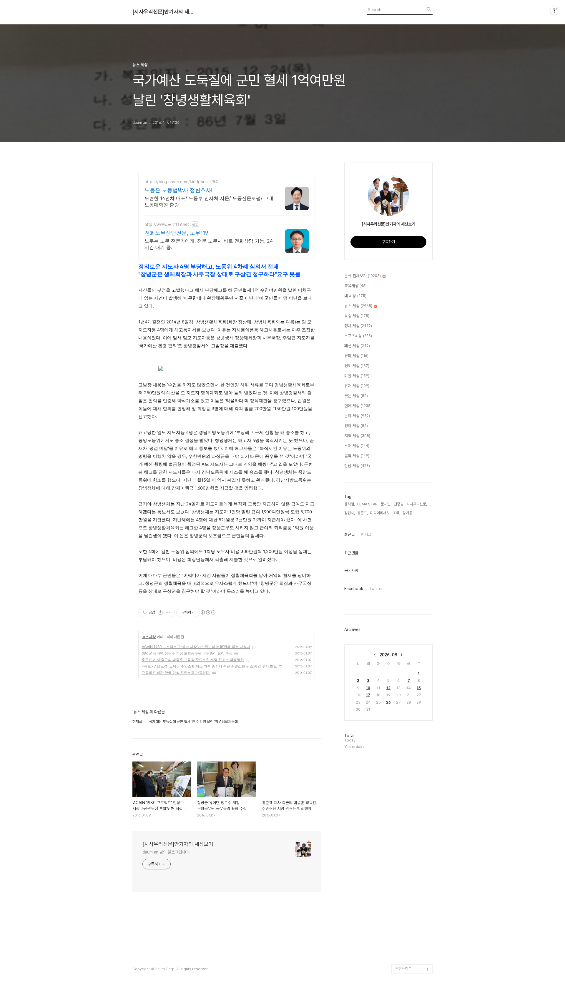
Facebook (353, 588)
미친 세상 (356, 375)
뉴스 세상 (149, 636)
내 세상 (355, 295)
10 (368, 688)
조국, (396, 513)
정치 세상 (358, 325)
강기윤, (408, 513)
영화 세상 (356, 425)
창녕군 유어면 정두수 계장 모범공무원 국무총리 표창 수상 (187, 653)
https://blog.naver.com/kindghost (176, 181)
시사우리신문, (417, 504)
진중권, (399, 504)
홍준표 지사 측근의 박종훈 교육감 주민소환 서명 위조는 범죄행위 (193, 659)
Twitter (376, 588)
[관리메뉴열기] (554, 10)
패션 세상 (357, 345)
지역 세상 (357, 435)
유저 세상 (356, 385)
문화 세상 (357, 415)
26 (388, 702)
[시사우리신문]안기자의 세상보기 (164, 12)
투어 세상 (356, 445)
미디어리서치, (380, 513)
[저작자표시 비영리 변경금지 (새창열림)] (208, 612)
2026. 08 (388, 654)
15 (419, 688)
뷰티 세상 (356, 355)
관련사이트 (403, 968)
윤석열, (349, 504)
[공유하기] (160, 612)
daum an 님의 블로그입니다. (166, 852)
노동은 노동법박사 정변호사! (178, 190)
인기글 (366, 534)
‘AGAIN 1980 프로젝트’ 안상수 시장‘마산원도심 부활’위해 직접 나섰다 (196, 646)
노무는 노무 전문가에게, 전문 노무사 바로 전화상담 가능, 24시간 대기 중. (208, 244)
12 (388, 688)
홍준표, (362, 513)
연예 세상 (358, 405)
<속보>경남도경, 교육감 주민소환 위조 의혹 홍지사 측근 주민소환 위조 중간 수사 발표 (209, 666)
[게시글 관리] (168, 612)
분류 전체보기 (362, 275)
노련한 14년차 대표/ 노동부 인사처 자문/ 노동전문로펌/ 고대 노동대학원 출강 (208, 201)
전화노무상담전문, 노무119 (176, 233)
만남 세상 (357, 465)
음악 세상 (356, 455)
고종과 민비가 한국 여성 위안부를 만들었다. (176, 672)
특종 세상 (356, 315)
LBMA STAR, (367, 504)
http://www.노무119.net (166, 224)
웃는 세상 (356, 395)
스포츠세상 (358, 335)
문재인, (386, 504)
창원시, (349, 513)
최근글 (349, 534)
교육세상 (355, 285)
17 (368, 695)
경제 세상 (356, 365)
